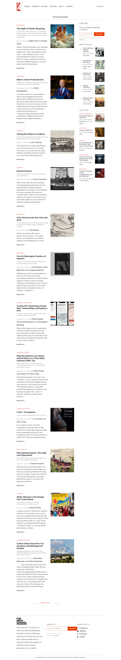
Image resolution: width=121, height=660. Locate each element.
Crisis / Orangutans (26, 412)
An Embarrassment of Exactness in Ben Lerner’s (86, 144)
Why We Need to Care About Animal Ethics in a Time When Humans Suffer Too (31, 358)
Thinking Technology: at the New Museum (86, 158)
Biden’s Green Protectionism (30, 80)
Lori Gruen (21, 374)
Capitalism (20, 76)
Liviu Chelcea (36, 142)
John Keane (34, 230)
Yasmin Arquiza (37, 464)
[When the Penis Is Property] (99, 102)
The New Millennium (85, 130)
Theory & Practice (85, 113)
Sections (44, 6)
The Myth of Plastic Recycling (31, 29)
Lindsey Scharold (36, 270)
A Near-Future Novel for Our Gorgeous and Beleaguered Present (30, 546)
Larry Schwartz (87, 91)
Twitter (82, 637)
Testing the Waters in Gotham (31, 134)
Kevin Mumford (87, 103)
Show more (45, 603)
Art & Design (83, 155)
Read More (20, 68)
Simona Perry (35, 508)
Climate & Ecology (23, 352)
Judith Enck (33, 41)
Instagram (83, 628)
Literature (83, 128)
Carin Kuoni (37, 267)
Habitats (20, 130)
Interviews (35, 6)
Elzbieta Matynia (87, 78)
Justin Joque (86, 55)
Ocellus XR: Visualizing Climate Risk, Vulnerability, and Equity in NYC (32, 308)
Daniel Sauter (37, 319)
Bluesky (82, 631)
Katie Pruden (85, 180)
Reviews (27, 6)
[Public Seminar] (20, 6)
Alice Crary (34, 374)
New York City (22, 449)
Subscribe (99, 34)
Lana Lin (91, 178)
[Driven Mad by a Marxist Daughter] (99, 52)
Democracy (21, 214)
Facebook (83, 634)
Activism (20, 493)
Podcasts (53, 6)
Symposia (69, 6)
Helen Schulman (35, 561)
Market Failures (24, 171)
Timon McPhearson (25, 322)
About (61, 6)
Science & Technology (25, 302)
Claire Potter (38, 371)
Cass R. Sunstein (40, 179)
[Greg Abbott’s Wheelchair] (99, 64)
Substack (81, 39)
